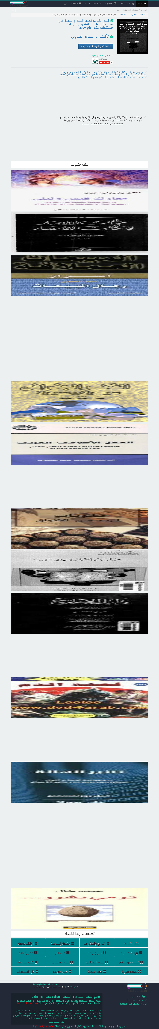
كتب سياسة (26, 962)
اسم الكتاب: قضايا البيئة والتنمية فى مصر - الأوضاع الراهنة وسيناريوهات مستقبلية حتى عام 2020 (85, 24)
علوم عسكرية (60, 962)
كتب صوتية (109, 3)
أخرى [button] (65, 3)
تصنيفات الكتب (126, 3)
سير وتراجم (94, 953)
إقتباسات (75, 3)
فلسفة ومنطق (129, 962)
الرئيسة (141, 3)
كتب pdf (143, 14)
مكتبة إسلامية (60, 944)
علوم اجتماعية (94, 962)
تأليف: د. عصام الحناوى (90, 36)
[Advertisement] (32, 35)
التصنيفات (133, 14)
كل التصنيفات (26, 972)
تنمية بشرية (129, 972)
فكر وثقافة (25, 953)
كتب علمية (95, 972)
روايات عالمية (129, 953)
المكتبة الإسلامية (92, 3)
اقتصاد (123, 14)
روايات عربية (26, 944)
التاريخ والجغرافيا (95, 944)
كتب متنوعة (131, 943)
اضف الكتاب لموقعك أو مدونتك (95, 46)
